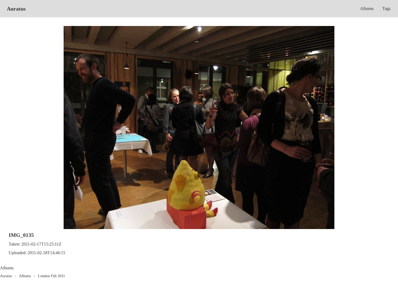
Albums (367, 8)
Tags (386, 8)
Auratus (16, 9)
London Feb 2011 (51, 276)
